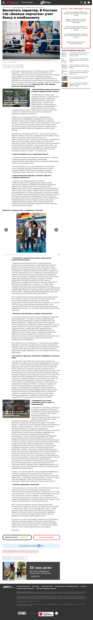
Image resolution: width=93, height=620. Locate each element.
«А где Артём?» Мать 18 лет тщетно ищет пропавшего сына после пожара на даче (79, 54)
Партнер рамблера (32, 613)
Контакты (83, 586)
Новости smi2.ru (9, 580)
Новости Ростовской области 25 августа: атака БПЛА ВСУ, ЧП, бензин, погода (76, 13)
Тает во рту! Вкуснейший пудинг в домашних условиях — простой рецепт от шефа (79, 84)
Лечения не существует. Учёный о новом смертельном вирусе (78, 77)
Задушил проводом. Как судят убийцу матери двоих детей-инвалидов (76, 21)
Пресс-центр (35, 586)
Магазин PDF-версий (47, 586)
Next (56, 230)
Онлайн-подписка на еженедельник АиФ (67, 586)
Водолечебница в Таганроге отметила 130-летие (75, 42)
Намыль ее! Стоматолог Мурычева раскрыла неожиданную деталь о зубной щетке (79, 72)
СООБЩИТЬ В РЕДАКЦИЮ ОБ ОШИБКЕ (46, 588)
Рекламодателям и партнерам (25, 588)
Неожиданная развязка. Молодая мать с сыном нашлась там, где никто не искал (75, 35)
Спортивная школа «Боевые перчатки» (15, 254)
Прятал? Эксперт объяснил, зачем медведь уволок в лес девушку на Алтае (79, 60)
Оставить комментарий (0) (46, 537)
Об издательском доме (23, 586)
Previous (6, 230)
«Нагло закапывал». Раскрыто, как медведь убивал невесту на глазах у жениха (79, 66)
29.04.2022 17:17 (7, 7)
